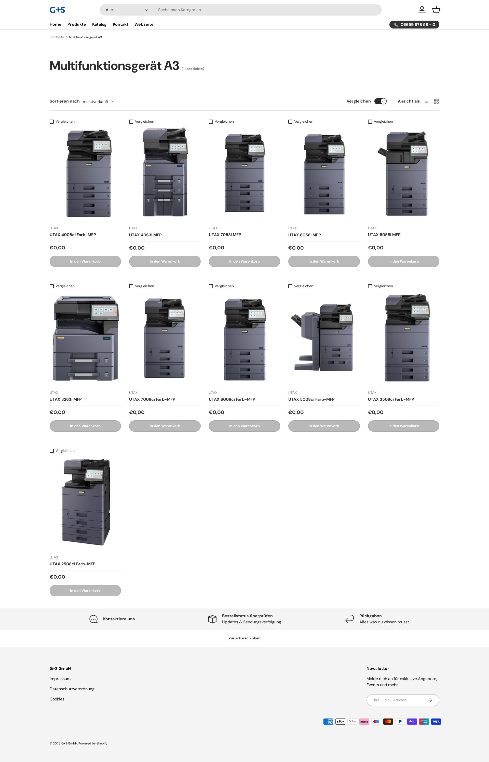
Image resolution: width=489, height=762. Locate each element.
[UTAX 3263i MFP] (85, 338)
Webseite (144, 24)
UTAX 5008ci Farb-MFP (311, 399)
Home (55, 24)
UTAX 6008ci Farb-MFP (232, 399)
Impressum (60, 678)
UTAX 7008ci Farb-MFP (152, 399)
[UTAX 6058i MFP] (324, 174)
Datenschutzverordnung (72, 689)
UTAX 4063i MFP (145, 235)
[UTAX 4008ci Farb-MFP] (85, 174)
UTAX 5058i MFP (384, 234)
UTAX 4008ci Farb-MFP (73, 234)
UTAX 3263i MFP (66, 399)
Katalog (99, 24)
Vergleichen (359, 101)
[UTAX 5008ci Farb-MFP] (324, 338)
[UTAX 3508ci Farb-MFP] (403, 338)
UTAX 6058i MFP (304, 235)
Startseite (57, 37)
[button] (436, 9)
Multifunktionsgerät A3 (85, 37)
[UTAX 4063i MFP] (164, 174)
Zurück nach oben (245, 638)
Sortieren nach (65, 101)
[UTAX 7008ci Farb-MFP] (164, 338)
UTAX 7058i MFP (225, 234)
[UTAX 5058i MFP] (403, 174)
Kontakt (120, 24)
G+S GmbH (69, 743)
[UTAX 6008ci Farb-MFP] (244, 338)
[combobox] (241, 10)
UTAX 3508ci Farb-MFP (391, 399)
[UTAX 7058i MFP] (244, 174)
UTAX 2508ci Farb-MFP (73, 564)
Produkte (76, 24)
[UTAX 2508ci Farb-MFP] (85, 503)
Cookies (57, 699)
